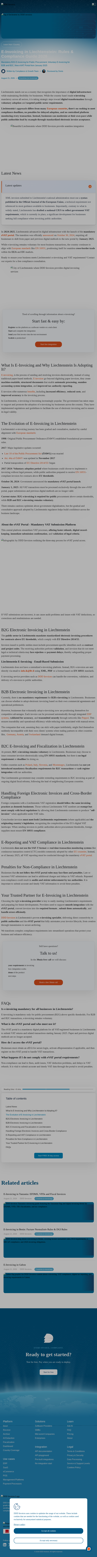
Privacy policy (19, 1524)
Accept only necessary (48, 1540)
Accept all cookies (48, 1531)
